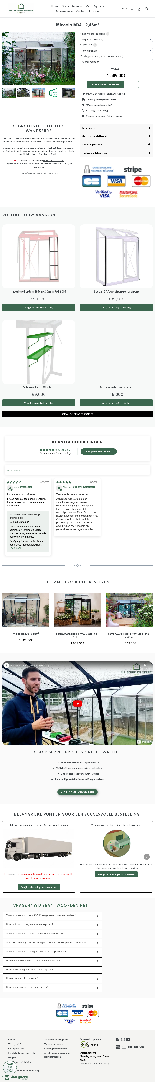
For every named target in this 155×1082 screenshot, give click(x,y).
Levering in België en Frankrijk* (103, 99)
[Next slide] (70, 92)
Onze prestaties (16, 1034)
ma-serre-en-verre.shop (28, 1057)
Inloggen (94, 11)
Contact (81, 11)
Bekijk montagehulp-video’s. (38, 874)
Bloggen (12, 1044)
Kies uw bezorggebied (94, 33)
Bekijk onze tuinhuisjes (19, 1048)
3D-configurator (94, 6)
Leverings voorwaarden (55, 1034)
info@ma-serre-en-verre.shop (94, 1050)
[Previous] (8, 850)
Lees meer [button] (15, 548)
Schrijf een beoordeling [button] (98, 451)
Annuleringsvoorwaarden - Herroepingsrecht (57, 1041)
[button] (125, 8)
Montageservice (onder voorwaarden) (101, 56)
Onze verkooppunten (91, 1025)
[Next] (147, 850)
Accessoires (63, 11)
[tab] (72, 876)
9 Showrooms (114, 115)
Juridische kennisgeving (56, 1025)
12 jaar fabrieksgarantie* (99, 104)
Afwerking (88, 44)
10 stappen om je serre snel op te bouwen (43, 843)
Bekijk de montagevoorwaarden (116, 870)
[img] (14, 482)
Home (54, 6)
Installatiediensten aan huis (21, 1039)
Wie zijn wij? (14, 1030)
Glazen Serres (71, 6)
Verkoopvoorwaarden (54, 1030)
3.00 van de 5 (62, 449)
